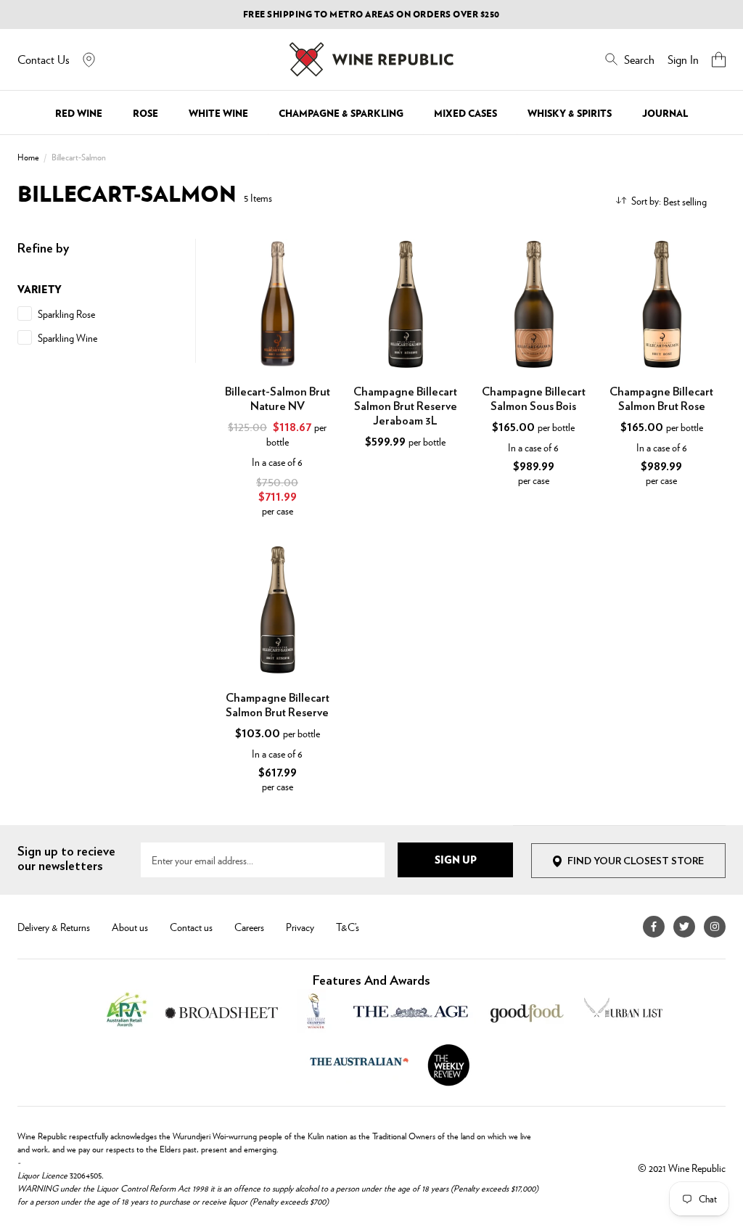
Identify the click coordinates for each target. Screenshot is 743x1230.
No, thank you (515, 725)
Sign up (516, 690)
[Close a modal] (663, 434)
